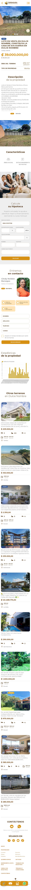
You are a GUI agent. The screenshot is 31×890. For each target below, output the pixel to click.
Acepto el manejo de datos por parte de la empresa (16, 336)
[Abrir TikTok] (22, 840)
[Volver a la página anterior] (2, 3)
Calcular (15, 258)
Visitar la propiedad (8, 303)
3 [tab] (16, 34)
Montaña (17, 852)
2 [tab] (14, 34)
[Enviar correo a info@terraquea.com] (8, 826)
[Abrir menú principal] (28, 3)
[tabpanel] (15, 21)
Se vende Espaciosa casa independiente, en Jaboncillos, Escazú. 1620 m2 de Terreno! (13, 714)
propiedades (5, 850)
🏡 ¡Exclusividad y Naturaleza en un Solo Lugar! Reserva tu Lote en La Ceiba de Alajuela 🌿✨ (15, 595)
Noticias (18, 859)
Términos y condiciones (20, 869)
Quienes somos (6, 859)
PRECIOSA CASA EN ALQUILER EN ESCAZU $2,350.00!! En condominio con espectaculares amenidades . (14, 508)
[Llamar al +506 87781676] (23, 826)
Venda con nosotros (4, 869)
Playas (2, 854)
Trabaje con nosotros (20, 863)
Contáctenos (5, 873)
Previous (2, 411)
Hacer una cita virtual (24, 303)
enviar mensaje (15, 342)
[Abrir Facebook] (9, 840)
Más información (8, 309)
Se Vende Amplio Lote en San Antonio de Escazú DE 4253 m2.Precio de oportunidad (12, 674)
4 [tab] (17, 34)
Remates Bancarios (20, 856)
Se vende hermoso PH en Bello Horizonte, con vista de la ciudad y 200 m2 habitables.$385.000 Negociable (14, 758)
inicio (3, 846)
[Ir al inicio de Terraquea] (10, 3)
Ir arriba (15, 881)
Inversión (3, 852)
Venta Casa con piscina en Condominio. (11, 634)
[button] (28, 30)
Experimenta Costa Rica (7, 863)
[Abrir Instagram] (13, 840)
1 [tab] (13, 34)
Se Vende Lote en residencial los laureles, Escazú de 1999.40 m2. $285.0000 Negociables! (13, 797)
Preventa (3, 856)
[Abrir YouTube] (18, 840)
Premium (17, 854)
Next (29, 411)
